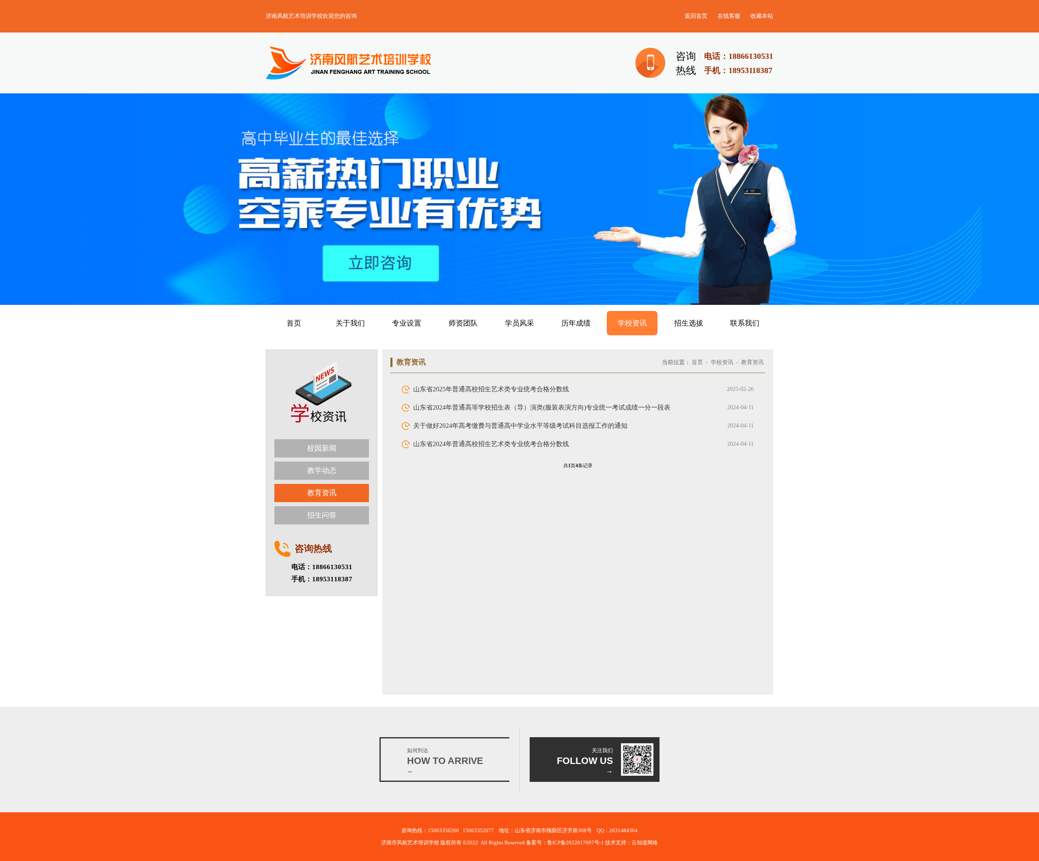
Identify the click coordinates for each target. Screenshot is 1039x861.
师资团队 (463, 323)
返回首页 (696, 16)
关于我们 (350, 323)
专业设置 (406, 323)
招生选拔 (688, 323)
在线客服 (729, 16)
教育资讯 (321, 493)
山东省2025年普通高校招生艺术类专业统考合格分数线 (491, 389)
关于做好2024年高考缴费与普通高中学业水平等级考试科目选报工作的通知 (520, 425)
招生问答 (321, 515)
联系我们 (744, 323)
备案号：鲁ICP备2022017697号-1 (565, 842)
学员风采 (519, 323)
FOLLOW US (585, 760)
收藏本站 (761, 16)
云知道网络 (645, 842)
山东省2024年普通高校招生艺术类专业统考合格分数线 (491, 443)
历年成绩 (576, 323)
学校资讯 (632, 323)
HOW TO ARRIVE (445, 760)
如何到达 (417, 750)
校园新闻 (321, 448)
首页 (294, 323)
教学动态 (321, 470)
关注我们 (602, 750)
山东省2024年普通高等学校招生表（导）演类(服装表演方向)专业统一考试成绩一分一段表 (541, 407)
